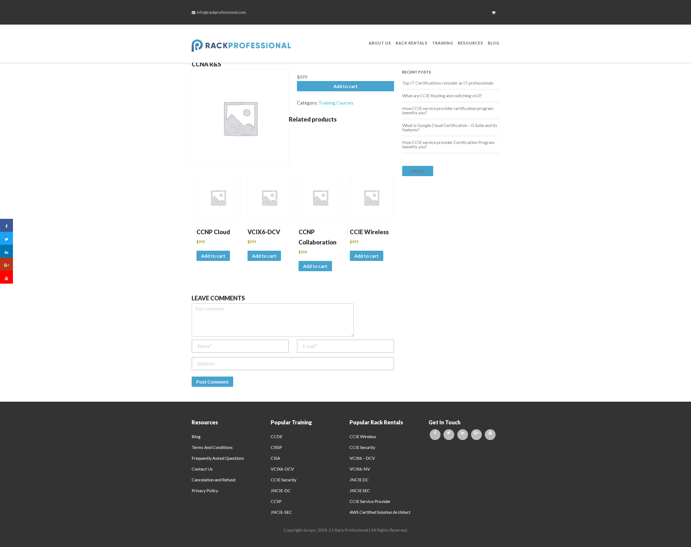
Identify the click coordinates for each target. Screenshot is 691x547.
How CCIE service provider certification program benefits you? (447, 110)
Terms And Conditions (212, 447)
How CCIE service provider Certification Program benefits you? (448, 144)
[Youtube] (490, 434)
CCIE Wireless (363, 436)
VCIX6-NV (360, 468)
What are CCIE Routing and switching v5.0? (442, 95)
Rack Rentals (412, 43)
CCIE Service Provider (370, 501)
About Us (380, 43)
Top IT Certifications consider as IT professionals (447, 82)
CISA (275, 458)
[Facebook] (435, 434)
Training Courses (336, 103)
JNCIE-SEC (281, 512)
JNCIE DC (359, 479)
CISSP (276, 447)
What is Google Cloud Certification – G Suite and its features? (449, 127)
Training (442, 43)
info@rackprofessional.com (221, 12)
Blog (493, 43)
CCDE (276, 436)
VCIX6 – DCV (362, 458)
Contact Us (202, 468)
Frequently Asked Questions (218, 458)
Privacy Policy (205, 490)
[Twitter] (448, 434)
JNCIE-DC (281, 490)
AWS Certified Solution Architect (380, 512)
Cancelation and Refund (213, 479)
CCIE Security (283, 479)
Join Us (418, 170)
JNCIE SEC (360, 490)
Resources (470, 43)
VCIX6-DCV (282, 468)
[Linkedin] (462, 434)
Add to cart (345, 86)
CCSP (276, 501)
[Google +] (476, 434)
